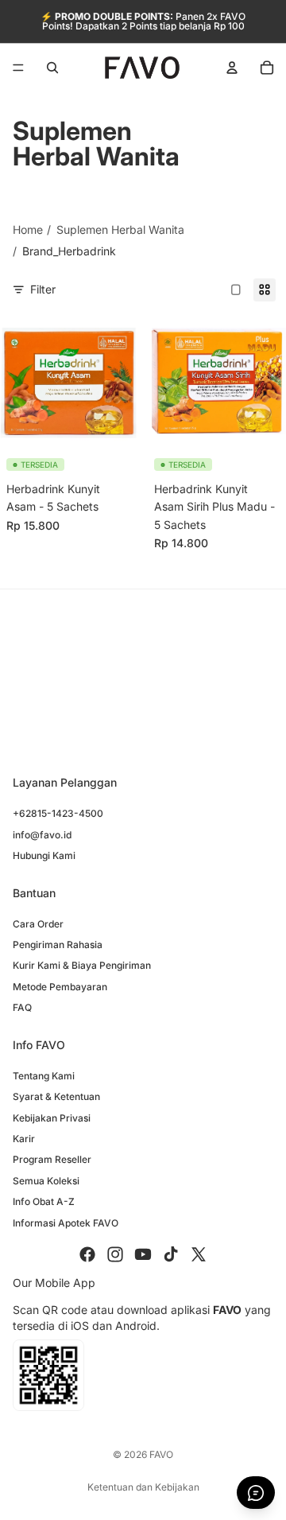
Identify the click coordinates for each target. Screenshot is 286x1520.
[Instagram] (115, 1254)
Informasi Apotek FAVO (65, 1222)
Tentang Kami (44, 1076)
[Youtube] (143, 1254)
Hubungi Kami (44, 855)
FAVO (161, 1454)
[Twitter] (198, 1254)
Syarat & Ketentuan (56, 1096)
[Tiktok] (170, 1254)
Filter (43, 289)
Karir (24, 1139)
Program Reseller (52, 1159)
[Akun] (231, 67)
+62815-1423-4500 (58, 813)
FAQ (22, 1007)
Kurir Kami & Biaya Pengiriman (82, 965)
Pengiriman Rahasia (57, 944)
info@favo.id (42, 835)
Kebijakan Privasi (52, 1118)
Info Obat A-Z (44, 1201)
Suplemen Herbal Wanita (120, 229)
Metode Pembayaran (60, 987)
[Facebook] (87, 1254)
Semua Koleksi (46, 1181)
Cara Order (38, 924)
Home (28, 229)
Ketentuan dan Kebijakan (143, 1487)
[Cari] (52, 67)
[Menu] (18, 67)
